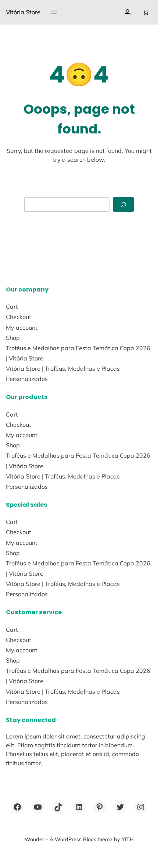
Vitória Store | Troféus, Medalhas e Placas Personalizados (63, 373)
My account (21, 327)
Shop (13, 337)
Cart (12, 306)
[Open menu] (53, 12)
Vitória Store (23, 12)
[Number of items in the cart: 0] (145, 12)
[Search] (123, 204)
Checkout (18, 316)
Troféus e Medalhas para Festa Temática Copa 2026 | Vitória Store (78, 353)
